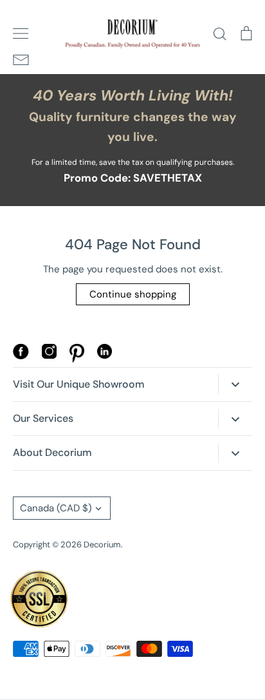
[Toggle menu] (20, 33)
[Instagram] (49, 355)
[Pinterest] (76, 359)
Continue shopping (132, 294)
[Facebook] (21, 356)
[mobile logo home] (132, 33)
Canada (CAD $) (56, 508)
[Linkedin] (104, 355)
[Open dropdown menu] (235, 384)
